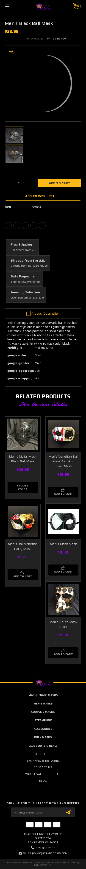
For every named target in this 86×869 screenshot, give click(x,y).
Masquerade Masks (43, 695)
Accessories (43, 728)
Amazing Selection (25, 292)
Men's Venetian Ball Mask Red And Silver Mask (63, 461)
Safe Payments (23, 276)
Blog (43, 780)
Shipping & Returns (43, 760)
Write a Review (57, 38)
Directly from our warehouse (29, 266)
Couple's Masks (43, 712)
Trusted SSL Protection (26, 282)
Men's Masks (43, 703)
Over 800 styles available (27, 298)
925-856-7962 (45, 848)
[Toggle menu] (12, 6)
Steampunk (43, 720)
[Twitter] (33, 225)
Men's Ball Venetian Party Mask (23, 546)
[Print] (25, 225)
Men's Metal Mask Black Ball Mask (23, 459)
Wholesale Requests (43, 774)
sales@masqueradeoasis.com (45, 853)
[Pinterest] (42, 225)
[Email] (16, 225)
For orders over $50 (23, 250)
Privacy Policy (43, 865)
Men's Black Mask (63, 543)
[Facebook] (8, 225)
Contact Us (43, 767)
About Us (43, 754)
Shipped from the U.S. (28, 260)
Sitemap (73, 862)
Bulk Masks (43, 737)
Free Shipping (21, 244)
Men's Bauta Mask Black (63, 624)
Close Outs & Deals (43, 745)
